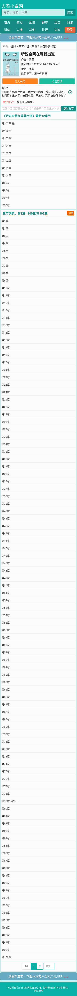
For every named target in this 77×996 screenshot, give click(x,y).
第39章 (5, 503)
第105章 (6, 138)
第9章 (4, 280)
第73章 (5, 756)
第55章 (5, 622)
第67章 (5, 712)
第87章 (5, 860)
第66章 (5, 704)
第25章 (5, 399)
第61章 (5, 667)
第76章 (5, 779)
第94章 (5, 912)
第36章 (5, 481)
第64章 (5, 689)
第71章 (5, 741)
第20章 (5, 362)
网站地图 (38, 990)
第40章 (5, 511)
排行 (45, 30)
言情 (20, 30)
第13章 (5, 310)
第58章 (5, 645)
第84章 (5, 838)
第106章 (6, 131)
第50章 (5, 585)
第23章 (5, 384)
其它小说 (24, 46)
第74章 (5, 764)
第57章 (5, 637)
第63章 (5, 682)
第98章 (5, 190)
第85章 (5, 845)
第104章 (6, 145)
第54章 (5, 615)
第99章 (5, 183)
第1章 (4, 221)
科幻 (7, 30)
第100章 (6, 175)
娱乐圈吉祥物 (24, 102)
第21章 (5, 369)
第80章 (5, 808)
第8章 (4, 273)
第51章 (5, 593)
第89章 (5, 875)
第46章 (5, 555)
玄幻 (20, 22)
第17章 (5, 340)
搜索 (70, 12)
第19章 (5, 355)
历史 (57, 22)
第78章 (5, 793)
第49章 (5, 578)
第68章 (5, 719)
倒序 (70, 213)
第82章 (5, 823)
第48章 (5, 570)
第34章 (5, 466)
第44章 (5, 541)
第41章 (5, 518)
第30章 (5, 436)
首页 (7, 22)
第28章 (5, 422)
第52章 (5, 600)
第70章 (5, 734)
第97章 (5, 197)
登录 (70, 30)
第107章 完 (40, 73)
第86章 (5, 853)
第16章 (5, 332)
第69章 (5, 726)
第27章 (5, 414)
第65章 (5, 697)
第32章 (5, 451)
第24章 (5, 392)
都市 (45, 22)
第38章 (5, 496)
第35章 (5, 474)
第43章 (5, 533)
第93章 (5, 905)
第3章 (4, 236)
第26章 (5, 407)
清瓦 (31, 59)
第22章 (5, 377)
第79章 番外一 (9, 801)
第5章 (4, 250)
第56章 (5, 630)
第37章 (5, 488)
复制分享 (68, 108)
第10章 (5, 288)
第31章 (5, 444)
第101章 (6, 168)
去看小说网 (12, 6)
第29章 (5, 429)
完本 (57, 30)
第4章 (4, 243)
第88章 (5, 868)
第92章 (5, 898)
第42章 (5, 526)
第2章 (4, 228)
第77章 (5, 786)
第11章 (5, 295)
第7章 (4, 265)
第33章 (5, 459)
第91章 (5, 890)
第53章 (5, 607)
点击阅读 (57, 81)
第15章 (5, 325)
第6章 (4, 258)
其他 (32, 30)
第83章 (5, 831)
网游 (70, 22)
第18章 (5, 347)
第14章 (5, 317)
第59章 (5, 652)
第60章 (5, 660)
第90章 (5, 883)
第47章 (5, 563)
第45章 (5, 548)
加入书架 (20, 81)
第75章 (5, 771)
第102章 (6, 160)
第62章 (5, 674)
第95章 (5, 920)
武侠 (32, 22)
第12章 (5, 303)
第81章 (5, 816)
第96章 (5, 205)
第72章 (5, 749)
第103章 (6, 153)
